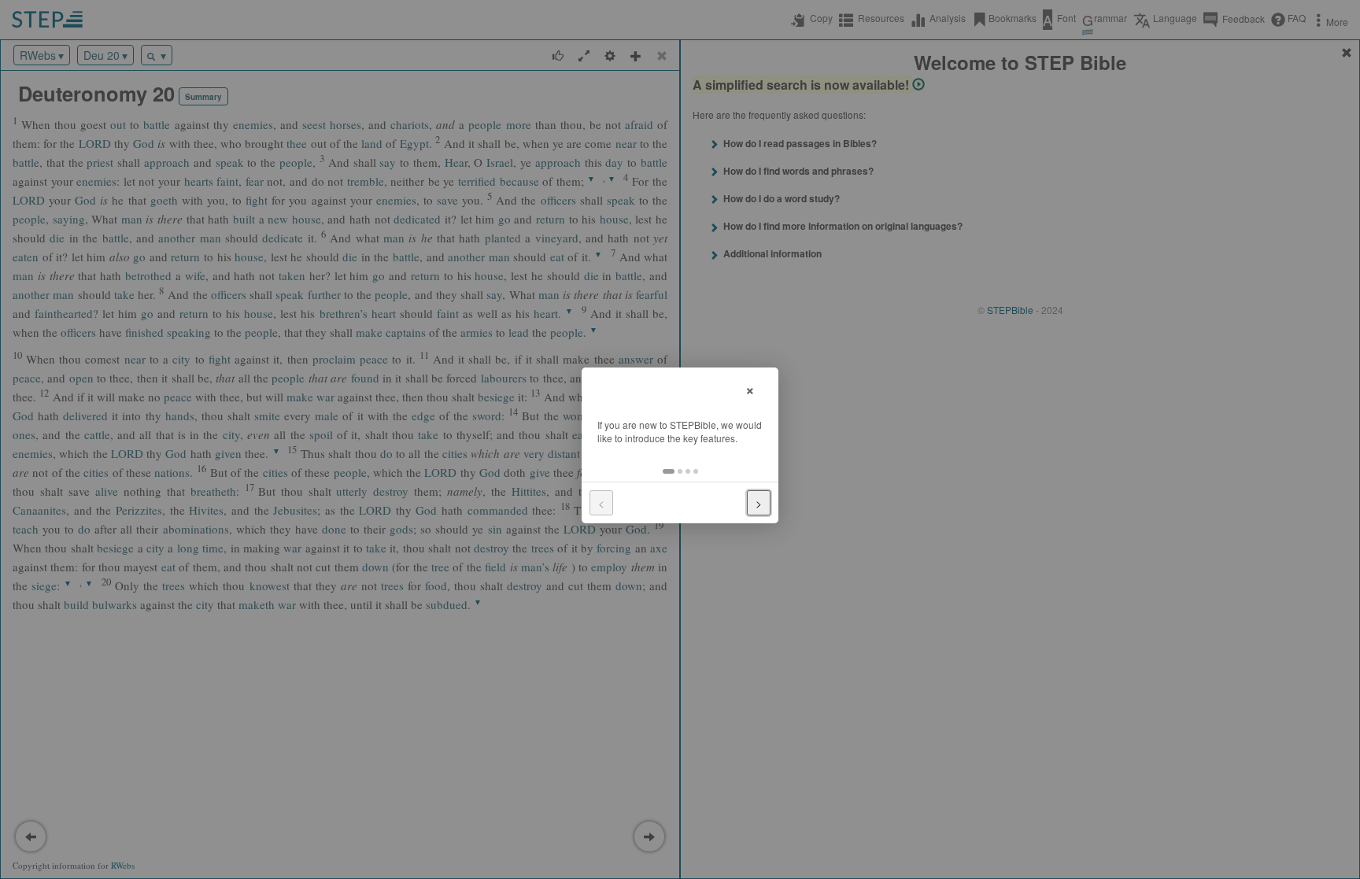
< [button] (601, 503)
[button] (668, 471)
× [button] (750, 388)
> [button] (759, 503)
